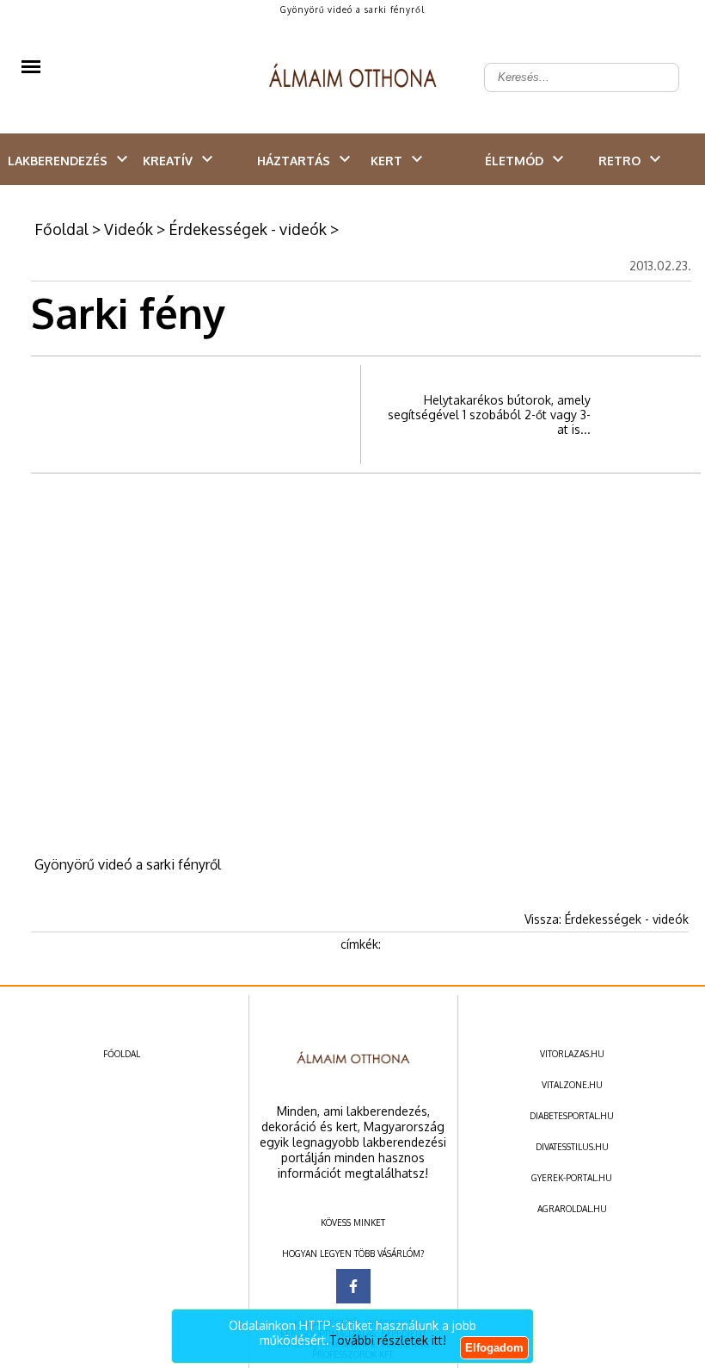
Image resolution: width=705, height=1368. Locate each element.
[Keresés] (657, 64)
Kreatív (168, 160)
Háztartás (293, 160)
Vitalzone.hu (572, 1085)
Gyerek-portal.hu (571, 1178)
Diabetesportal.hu (572, 1116)
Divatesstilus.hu (572, 1147)
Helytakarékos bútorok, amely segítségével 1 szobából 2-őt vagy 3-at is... (489, 414)
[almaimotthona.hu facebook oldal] (353, 1286)
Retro (619, 160)
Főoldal (61, 229)
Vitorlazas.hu (572, 1054)
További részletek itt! (387, 1340)
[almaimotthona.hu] (353, 77)
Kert (386, 160)
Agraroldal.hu (572, 1209)
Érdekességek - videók (248, 229)
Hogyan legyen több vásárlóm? (353, 1253)
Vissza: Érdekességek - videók (606, 919)
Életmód (514, 160)
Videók (128, 229)
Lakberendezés (57, 160)
